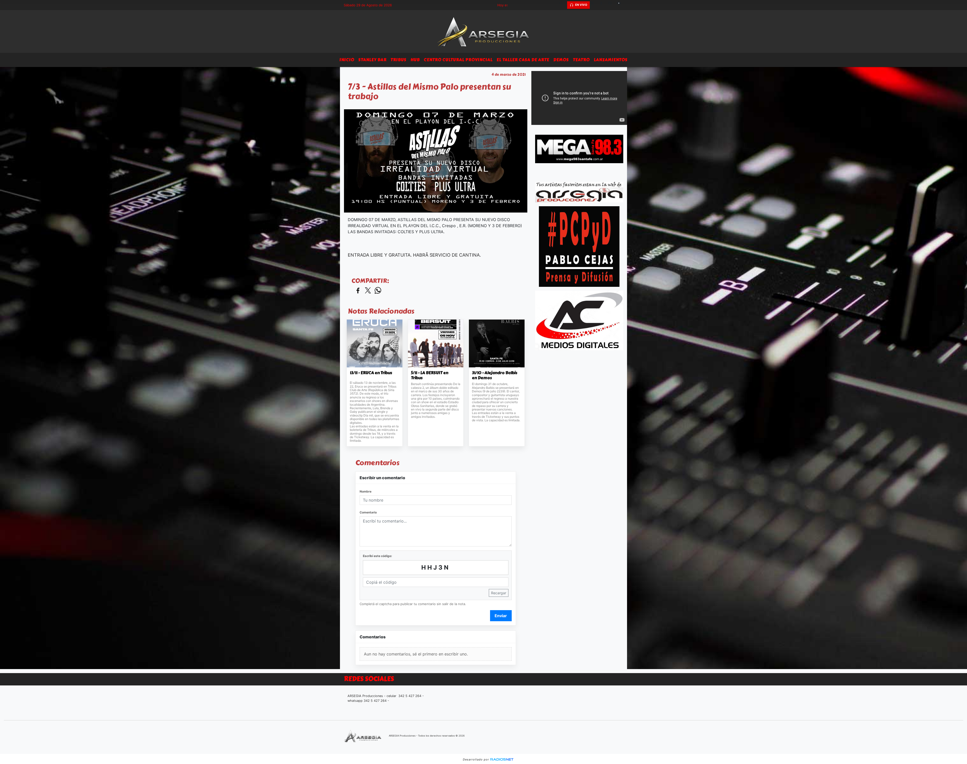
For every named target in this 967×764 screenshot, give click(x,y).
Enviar (501, 615)
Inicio (346, 60)
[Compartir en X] (368, 291)
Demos (561, 60)
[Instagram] (612, 5)
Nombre (365, 491)
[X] (594, 5)
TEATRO (581, 60)
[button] (562, 5)
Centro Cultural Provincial (458, 60)
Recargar (498, 593)
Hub (415, 60)
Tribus (398, 60)
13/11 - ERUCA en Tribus (371, 372)
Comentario (368, 512)
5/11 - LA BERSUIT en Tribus (429, 375)
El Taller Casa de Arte (523, 60)
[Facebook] (603, 5)
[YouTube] (620, 5)
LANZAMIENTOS (611, 60)
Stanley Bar (372, 60)
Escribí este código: (377, 556)
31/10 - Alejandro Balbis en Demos (494, 375)
